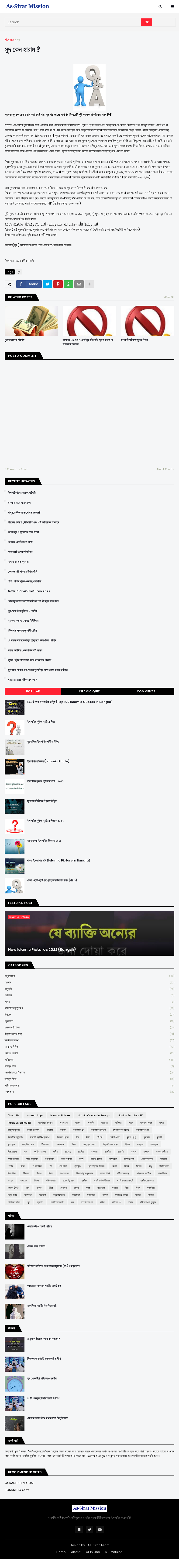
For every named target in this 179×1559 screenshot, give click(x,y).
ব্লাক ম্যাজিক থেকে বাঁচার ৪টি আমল (25, 650)
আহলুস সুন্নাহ (14, 1130)
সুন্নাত (40, 1202)
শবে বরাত (101, 1188)
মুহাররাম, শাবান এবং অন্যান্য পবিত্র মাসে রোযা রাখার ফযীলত (38, 670)
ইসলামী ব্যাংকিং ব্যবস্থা (39, 1137)
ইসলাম (63, 1130)
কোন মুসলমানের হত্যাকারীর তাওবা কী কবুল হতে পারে (33, 601)
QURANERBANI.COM (19, 1483)
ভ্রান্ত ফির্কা (89, 1079)
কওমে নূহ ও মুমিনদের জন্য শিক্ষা (23, 532)
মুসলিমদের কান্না (147, 1180)
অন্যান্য (104, 1123)
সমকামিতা (76, 1195)
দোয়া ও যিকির (89, 1047)
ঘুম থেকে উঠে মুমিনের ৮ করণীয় (22, 611)
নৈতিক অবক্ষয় (147, 1159)
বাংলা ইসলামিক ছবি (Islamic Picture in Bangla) (58, 860)
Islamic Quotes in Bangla (93, 1115)
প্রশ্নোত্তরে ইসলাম (89, 1072)
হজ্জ (72, 1202)
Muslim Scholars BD (130, 1115)
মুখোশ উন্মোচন (68, 1180)
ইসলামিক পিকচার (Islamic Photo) (48, 761)
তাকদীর (107, 1151)
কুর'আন (147, 1137)
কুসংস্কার (11, 1144)
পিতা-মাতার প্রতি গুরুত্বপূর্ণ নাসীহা (24, 581)
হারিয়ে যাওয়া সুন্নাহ (148, 1202)
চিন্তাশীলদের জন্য (89, 1034)
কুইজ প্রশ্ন (131, 1137)
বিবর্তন (39, 1173)
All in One (93, 1552)
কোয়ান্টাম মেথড (28, 1144)
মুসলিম (84, 1180)
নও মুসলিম (49, 1159)
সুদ (18, 39)
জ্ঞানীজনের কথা (89, 1040)
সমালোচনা (91, 1195)
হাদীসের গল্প (116, 1202)
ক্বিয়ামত (89, 1021)
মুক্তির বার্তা (50, 1180)
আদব (89, 1002)
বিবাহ (51, 1173)
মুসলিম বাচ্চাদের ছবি (125, 1180)
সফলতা (42, 1195)
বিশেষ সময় (64, 1173)
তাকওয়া (94, 1151)
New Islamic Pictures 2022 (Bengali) (42, 949)
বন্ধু (150, 1166)
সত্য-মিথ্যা (12, 1195)
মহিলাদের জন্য (89, 1085)
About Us (13, 1115)
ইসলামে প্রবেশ (63, 1137)
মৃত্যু (27, 1188)
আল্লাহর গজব (146, 1123)
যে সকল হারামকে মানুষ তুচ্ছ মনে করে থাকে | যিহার (32, 640)
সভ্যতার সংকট (59, 1195)
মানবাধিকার (162, 1173)
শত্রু (88, 1188)
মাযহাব (10, 1180)
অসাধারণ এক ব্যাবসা (18, 562)
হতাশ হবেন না (87, 1202)
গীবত (74, 1144)
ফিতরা (126, 1166)
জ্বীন (55, 1151)
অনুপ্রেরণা (89, 976)
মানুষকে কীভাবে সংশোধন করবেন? (24, 512)
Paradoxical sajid (19, 1123)
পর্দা (50, 1166)
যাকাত (39, 1188)
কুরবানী (159, 1137)
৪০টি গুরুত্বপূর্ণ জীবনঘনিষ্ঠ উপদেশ (43, 1398)
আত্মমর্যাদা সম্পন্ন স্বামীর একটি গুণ (44, 1286)
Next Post (164, 469)
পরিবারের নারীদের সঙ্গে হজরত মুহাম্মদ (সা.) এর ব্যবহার (53, 1266)
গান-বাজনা (60, 1144)
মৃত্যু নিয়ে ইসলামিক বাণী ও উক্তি (43, 742)
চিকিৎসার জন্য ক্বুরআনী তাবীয (22, 630)
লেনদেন (63, 1188)
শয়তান (115, 1188)
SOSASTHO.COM (17, 1490)
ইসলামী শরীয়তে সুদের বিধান (134, 340)
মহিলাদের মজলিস (144, 1173)
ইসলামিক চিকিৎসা (98, 1130)
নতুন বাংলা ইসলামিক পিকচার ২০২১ (44, 841)
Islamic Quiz (89, 691)
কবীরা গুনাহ (115, 1137)
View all (168, 297)
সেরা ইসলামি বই (57, 1202)
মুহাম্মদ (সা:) (13, 1188)
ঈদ (77, 1137)
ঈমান (88, 1137)
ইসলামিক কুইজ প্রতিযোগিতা (41, 722)
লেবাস (76, 1188)
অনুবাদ (89, 982)
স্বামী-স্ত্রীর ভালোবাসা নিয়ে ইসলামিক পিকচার (29, 660)
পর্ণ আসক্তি (36, 1166)
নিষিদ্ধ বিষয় (89, 1066)
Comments (146, 691)
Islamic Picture (60, 1115)
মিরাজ (36, 1180)
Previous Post (17, 469)
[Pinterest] (58, 284)
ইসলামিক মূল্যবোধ (89, 1008)
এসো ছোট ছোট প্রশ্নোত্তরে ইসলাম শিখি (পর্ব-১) (52, 880)
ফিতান (138, 1166)
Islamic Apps (35, 1115)
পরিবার (10, 1166)
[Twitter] (47, 284)
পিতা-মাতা (63, 1166)
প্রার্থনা (114, 1166)
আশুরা (161, 1123)
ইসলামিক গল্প (78, 1130)
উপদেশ (89, 1014)
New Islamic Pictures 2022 (29, 591)
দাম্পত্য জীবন (162, 1151)
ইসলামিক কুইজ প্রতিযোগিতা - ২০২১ (45, 781)
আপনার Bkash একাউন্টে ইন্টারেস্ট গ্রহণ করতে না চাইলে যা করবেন (88, 342)
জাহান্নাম (154, 1144)
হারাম (130, 1202)
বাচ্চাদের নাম (164, 1166)
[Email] (79, 284)
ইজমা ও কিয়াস (33, 1130)
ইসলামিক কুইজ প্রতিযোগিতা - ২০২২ (45, 821)
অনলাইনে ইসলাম (45, 1123)
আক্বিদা (89, 995)
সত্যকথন (89, 1092)
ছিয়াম (127, 1144)
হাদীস (102, 1202)
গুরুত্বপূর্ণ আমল (89, 1027)
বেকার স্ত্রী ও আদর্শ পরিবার (20, 552)
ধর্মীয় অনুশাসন (32, 1159)
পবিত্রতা (163, 1159)
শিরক (138, 1188)
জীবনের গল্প (12, 1151)
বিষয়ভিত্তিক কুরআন (84, 1173)
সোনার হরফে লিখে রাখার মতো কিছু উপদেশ (47, 1418)
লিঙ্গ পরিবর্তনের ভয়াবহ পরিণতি (22, 493)
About (76, 1552)
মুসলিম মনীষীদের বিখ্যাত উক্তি (41, 801)
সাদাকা (105, 1195)
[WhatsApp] (68, 284)
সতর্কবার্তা (151, 1188)
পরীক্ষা (22, 1166)
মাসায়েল (23, 1180)
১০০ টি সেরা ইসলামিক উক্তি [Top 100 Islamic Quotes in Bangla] (69, 702)
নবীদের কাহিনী (89, 1053)
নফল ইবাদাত (66, 1159)
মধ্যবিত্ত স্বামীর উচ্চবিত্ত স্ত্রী (41, 1306)
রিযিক (51, 1188)
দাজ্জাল (146, 1151)
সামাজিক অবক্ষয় (121, 1195)
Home (9, 39)
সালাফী (151, 1195)
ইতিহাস (50, 1130)
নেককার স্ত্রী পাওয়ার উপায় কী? (22, 571)
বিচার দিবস (12, 1173)
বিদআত (26, 1173)
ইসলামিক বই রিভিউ (121, 1130)
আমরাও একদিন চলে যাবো (20, 542)
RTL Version (114, 1552)
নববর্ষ (81, 1159)
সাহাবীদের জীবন (14, 1202)
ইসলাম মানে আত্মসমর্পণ (19, 503)
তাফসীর (121, 1151)
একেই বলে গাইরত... (37, 1246)
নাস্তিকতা (89, 1059)
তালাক (133, 1151)
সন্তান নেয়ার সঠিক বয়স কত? (22, 680)
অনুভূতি (89, 989)
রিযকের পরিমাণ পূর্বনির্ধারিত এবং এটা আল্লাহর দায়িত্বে (33, 522)
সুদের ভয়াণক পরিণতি (14, 340)
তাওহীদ (81, 1151)
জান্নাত (140, 1144)
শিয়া (126, 1188)
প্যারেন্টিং (77, 1166)
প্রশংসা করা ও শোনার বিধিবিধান (23, 621)
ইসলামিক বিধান (142, 1130)
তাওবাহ (68, 1151)
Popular (33, 691)
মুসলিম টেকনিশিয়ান (102, 1180)
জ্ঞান (25, 1151)
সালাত (138, 1195)
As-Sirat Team (99, 1545)
